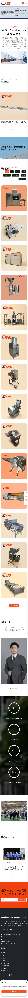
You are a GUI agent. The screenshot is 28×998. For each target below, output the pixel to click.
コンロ (17, 171)
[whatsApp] (26, 496)
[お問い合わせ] (26, 503)
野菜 (7, 171)
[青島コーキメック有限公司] (6, 3)
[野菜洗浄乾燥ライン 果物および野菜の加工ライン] (14, 106)
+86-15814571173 (7, 937)
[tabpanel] (14, 661)
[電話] (26, 493)
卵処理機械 (15, 175)
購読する (22, 900)
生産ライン (22, 179)
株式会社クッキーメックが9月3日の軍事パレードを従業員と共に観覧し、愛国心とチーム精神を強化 (14, 868)
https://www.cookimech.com (10, 944)
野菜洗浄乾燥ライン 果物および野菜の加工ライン (14, 122)
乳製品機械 (6, 175)
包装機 (23, 175)
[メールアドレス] (26, 500)
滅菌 (24, 171)
